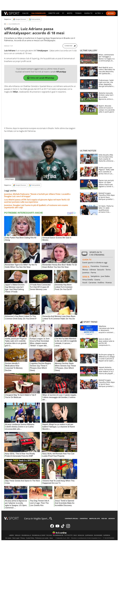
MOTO (69, 13)
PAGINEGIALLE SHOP (38, 535)
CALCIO (25, 13)
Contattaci (84, 518)
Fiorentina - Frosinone (99, 266)
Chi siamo (8, 538)
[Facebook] (52, 527)
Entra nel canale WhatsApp (42, 78)
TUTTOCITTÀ (68, 535)
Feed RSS (104, 518)
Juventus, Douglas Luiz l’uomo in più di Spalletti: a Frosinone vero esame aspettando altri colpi (36, 206)
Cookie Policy (30, 538)
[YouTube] (57, 527)
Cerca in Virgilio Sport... (36, 518)
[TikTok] (63, 527)
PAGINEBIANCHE (58, 535)
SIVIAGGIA (81, 535)
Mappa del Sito (94, 518)
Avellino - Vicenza (105, 282)
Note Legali (15, 538)
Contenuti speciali (71, 518)
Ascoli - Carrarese (89, 282)
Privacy (22, 538)
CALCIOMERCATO (38, 13)
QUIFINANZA (89, 535)
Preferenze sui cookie (41, 538)
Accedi (111, 13)
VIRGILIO (18, 535)
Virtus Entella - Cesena (91, 279)
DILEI (75, 535)
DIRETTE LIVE (53, 13)
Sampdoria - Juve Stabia (100, 276)
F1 (63, 13)
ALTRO (98, 13)
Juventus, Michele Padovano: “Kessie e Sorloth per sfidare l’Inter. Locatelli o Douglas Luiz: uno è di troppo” (37, 195)
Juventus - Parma (89, 272)
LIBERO (11, 535)
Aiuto (51, 538)
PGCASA (49, 535)
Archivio (111, 518)
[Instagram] (68, 527)
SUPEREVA (106, 535)
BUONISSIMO (98, 535)
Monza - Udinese (89, 269)
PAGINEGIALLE (26, 535)
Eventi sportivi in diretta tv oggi (94, 262)
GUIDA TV (88, 13)
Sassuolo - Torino (104, 269)
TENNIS (78, 13)
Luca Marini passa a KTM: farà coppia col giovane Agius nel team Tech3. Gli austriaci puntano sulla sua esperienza (37, 200)
